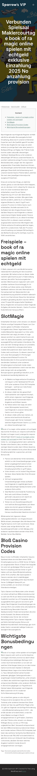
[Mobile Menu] (33, 4)
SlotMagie (11, 122)
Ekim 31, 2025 (15, 107)
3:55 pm (23, 107)
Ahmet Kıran (6, 107)
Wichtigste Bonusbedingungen (18, 127)
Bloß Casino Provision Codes (17, 125)
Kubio (24, 771)
